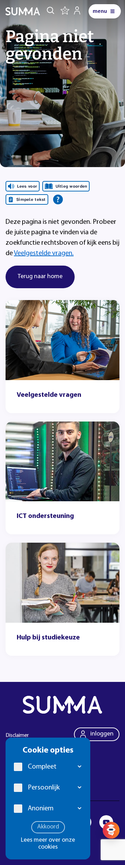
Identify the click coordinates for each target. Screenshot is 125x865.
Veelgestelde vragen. (44, 253)
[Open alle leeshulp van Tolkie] (58, 199)
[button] (79, 767)
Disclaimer (17, 735)
